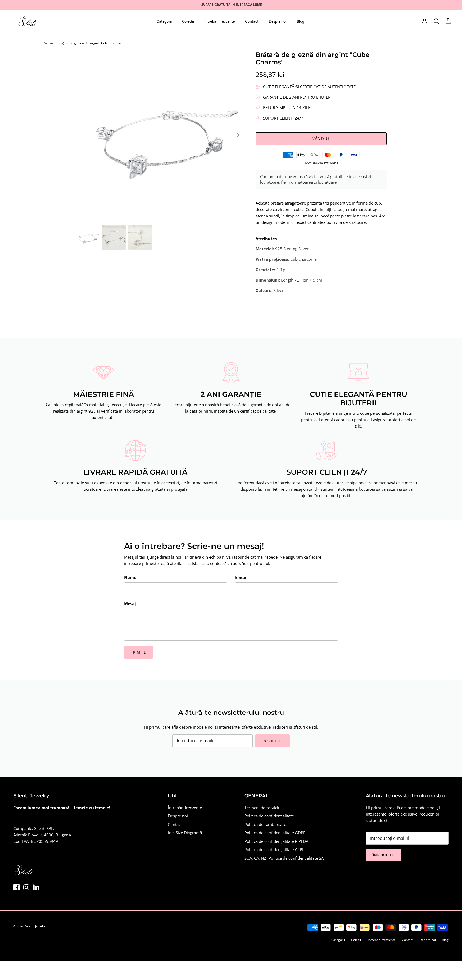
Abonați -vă (182, 510)
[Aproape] (331, 430)
